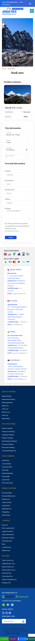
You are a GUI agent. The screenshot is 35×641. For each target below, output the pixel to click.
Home (4, 68)
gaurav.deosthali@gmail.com (20, 353)
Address (7, 199)
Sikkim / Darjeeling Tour (9, 579)
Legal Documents (7, 531)
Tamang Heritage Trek (9, 450)
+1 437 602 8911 (23, 322)
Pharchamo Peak (7, 483)
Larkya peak (6, 479)
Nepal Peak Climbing (8, 399)
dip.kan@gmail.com (18, 324)
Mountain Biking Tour (8, 496)
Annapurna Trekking (8, 431)
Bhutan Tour (6, 412)
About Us (5, 525)
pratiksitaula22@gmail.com (19, 379)
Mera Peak (5, 470)
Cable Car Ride (6, 502)
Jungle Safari (6, 505)
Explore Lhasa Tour (8, 567)
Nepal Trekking (6, 396)
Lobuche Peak (6, 464)
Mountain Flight (7, 493)
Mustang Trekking (7, 444)
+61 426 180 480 (23, 376)
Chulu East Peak (7, 467)
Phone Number (9, 190)
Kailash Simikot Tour (8, 563)
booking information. (12, 231)
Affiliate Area (6, 550)
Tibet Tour (5, 409)
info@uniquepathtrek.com (19, 293)
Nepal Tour (5, 406)
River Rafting (6, 515)
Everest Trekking (7, 428)
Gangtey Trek (6, 582)
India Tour (5, 415)
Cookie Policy (6, 547)
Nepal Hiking (6, 418)
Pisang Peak (6, 476)
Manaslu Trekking (7, 438)
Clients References (8, 534)
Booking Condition (8, 538)
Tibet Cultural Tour (8, 560)
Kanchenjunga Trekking (9, 441)
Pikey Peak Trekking (8, 447)
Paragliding (5, 512)
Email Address (9, 180)
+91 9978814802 (23, 350)
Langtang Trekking (8, 435)
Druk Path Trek (6, 573)
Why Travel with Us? (8, 528)
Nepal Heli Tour (6, 509)
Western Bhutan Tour (8, 570)
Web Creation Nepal (13, 633)
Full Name (8, 171)
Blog (3, 544)
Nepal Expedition (7, 402)
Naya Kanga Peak (7, 473)
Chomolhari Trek (7, 576)
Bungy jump (6, 499)
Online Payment (7, 541)
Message (7, 208)
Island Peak (5, 460)
